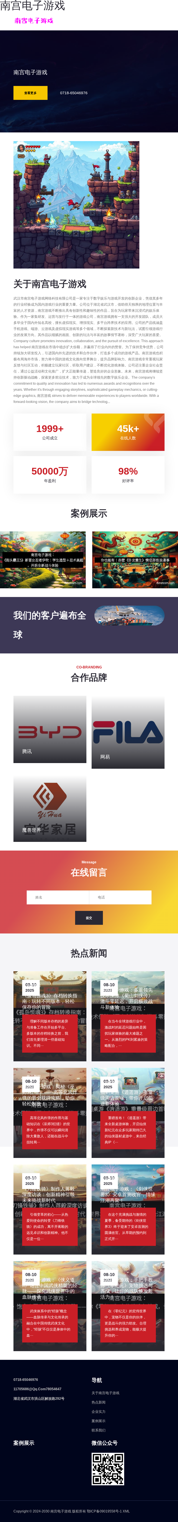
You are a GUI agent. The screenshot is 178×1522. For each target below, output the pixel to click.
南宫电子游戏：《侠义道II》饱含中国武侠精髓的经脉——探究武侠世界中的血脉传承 (49, 1288)
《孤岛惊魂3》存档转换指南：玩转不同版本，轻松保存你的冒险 (49, 1001)
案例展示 (98, 1421)
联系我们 (98, 1430)
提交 (89, 918)
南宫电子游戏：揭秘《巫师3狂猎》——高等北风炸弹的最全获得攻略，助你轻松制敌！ (49, 1095)
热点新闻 (98, 1402)
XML (126, 1511)
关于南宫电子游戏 (105, 1393)
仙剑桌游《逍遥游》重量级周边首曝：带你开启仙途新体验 (126, 1098)
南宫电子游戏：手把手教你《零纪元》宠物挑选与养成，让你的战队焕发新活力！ (126, 1288)
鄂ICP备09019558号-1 (104, 1511)
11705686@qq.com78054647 (37, 1389)
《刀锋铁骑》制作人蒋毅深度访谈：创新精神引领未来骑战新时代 (48, 1194)
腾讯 (27, 751)
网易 (105, 757)
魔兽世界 (31, 830)
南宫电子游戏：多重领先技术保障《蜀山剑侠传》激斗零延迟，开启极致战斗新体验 (126, 998)
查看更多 (30, 93)
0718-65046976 (73, 93)
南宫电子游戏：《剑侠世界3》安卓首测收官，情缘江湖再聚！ (127, 1194)
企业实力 (98, 1411)
